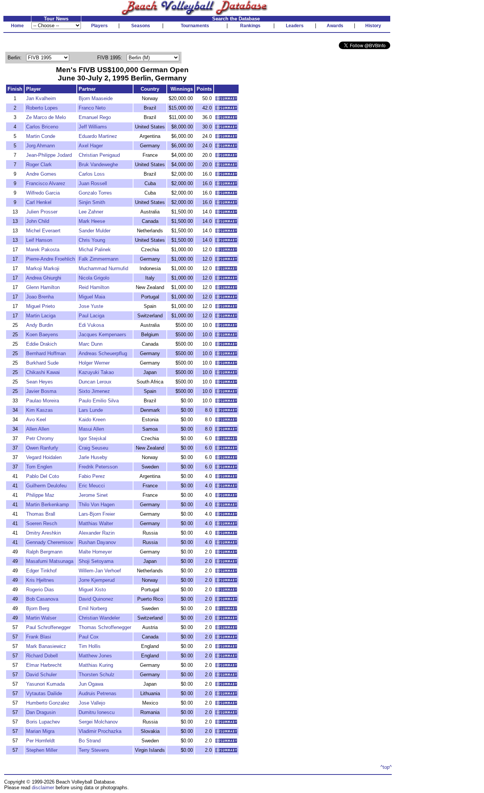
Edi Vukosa (91, 325)
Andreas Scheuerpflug (103, 353)
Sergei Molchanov (98, 722)
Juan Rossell (93, 183)
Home (17, 25)
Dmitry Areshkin (43, 533)
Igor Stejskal (92, 438)
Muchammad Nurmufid (103, 268)
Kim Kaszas (39, 410)
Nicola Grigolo (94, 278)
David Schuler (41, 674)
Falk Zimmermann (98, 259)
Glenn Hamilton (43, 287)
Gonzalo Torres (95, 193)
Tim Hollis (90, 646)
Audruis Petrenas (97, 693)
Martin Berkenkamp (47, 504)
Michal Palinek (95, 249)
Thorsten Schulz (97, 674)
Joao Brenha (40, 297)
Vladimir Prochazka (100, 731)
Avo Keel (36, 419)
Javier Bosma (41, 391)
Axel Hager (91, 145)
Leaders (295, 25)
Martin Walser (41, 618)
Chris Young (92, 240)
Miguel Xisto (92, 589)
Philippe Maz (40, 495)
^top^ (386, 767)
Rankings (250, 25)
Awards (335, 25)
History (373, 25)
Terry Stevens (94, 750)
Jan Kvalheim (41, 98)
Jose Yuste (91, 306)
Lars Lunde (91, 410)
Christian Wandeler (99, 618)
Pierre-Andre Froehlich (50, 259)
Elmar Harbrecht (44, 665)
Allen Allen (37, 429)
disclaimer (43, 787)
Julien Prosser (41, 212)
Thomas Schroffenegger (105, 627)
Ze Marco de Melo (46, 117)
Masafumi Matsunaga (49, 561)
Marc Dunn (90, 344)
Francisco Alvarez (45, 183)
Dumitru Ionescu (97, 712)
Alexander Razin (97, 533)
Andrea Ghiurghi (43, 278)
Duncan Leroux (95, 382)
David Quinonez (96, 599)
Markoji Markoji (42, 268)
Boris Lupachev (43, 722)
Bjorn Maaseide (96, 98)
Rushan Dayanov (97, 542)
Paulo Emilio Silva (99, 400)
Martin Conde (40, 136)
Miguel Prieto (40, 306)
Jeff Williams (93, 127)
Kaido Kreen (92, 419)
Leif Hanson (39, 240)
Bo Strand (90, 741)
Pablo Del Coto (42, 476)
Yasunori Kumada (45, 684)
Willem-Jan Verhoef (100, 570)
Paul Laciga (91, 315)
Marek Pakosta (42, 249)
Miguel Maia (92, 297)
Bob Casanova (42, 599)
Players (99, 25)
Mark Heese (92, 221)
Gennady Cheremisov (49, 542)
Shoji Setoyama (96, 561)
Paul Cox (89, 637)
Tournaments (195, 25)
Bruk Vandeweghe (98, 164)
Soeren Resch (41, 523)
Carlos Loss (92, 174)
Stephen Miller (41, 750)
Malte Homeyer (95, 552)
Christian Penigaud (99, 155)
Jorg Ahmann (40, 145)
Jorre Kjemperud (97, 580)
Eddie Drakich (41, 344)
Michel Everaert (43, 230)
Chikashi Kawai (43, 372)
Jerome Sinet (93, 495)
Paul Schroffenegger (48, 627)
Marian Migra (40, 731)
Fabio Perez (92, 476)
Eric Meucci (92, 485)
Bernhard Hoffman (46, 353)
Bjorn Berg (37, 608)
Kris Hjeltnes (40, 580)
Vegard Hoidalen (44, 457)
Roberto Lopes (42, 108)
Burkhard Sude (42, 363)
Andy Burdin (39, 325)
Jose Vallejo (92, 703)
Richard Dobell (42, 656)
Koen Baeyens (42, 334)
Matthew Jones (95, 656)
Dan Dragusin (41, 712)
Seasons (140, 25)
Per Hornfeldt (40, 741)
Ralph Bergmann (44, 552)
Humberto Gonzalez (48, 703)
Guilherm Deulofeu (46, 485)
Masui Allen (91, 429)
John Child (37, 221)
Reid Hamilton (94, 287)
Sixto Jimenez (94, 391)
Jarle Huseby (93, 457)
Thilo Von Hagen (97, 504)
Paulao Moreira (42, 400)
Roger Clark (39, 164)
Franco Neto (92, 108)
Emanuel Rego (95, 117)
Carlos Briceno (42, 127)
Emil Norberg (93, 608)
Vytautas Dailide (44, 693)
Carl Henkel (38, 202)
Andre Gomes (41, 174)
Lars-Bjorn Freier (97, 514)
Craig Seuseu (93, 448)
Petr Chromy (40, 438)
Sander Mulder (94, 230)
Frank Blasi (38, 637)
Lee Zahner (91, 212)
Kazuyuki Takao (96, 372)
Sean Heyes (39, 382)
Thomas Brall (40, 514)
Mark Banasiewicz (46, 646)
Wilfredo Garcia (43, 193)
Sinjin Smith (92, 202)
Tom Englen (39, 467)
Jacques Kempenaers (102, 334)
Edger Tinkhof (41, 570)
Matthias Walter (96, 523)
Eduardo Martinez (98, 136)
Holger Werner (94, 363)
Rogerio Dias (40, 589)
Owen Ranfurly (42, 448)
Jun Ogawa (91, 684)
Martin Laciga (41, 315)
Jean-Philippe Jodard (49, 155)
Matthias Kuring (96, 665)
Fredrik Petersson (98, 467)
